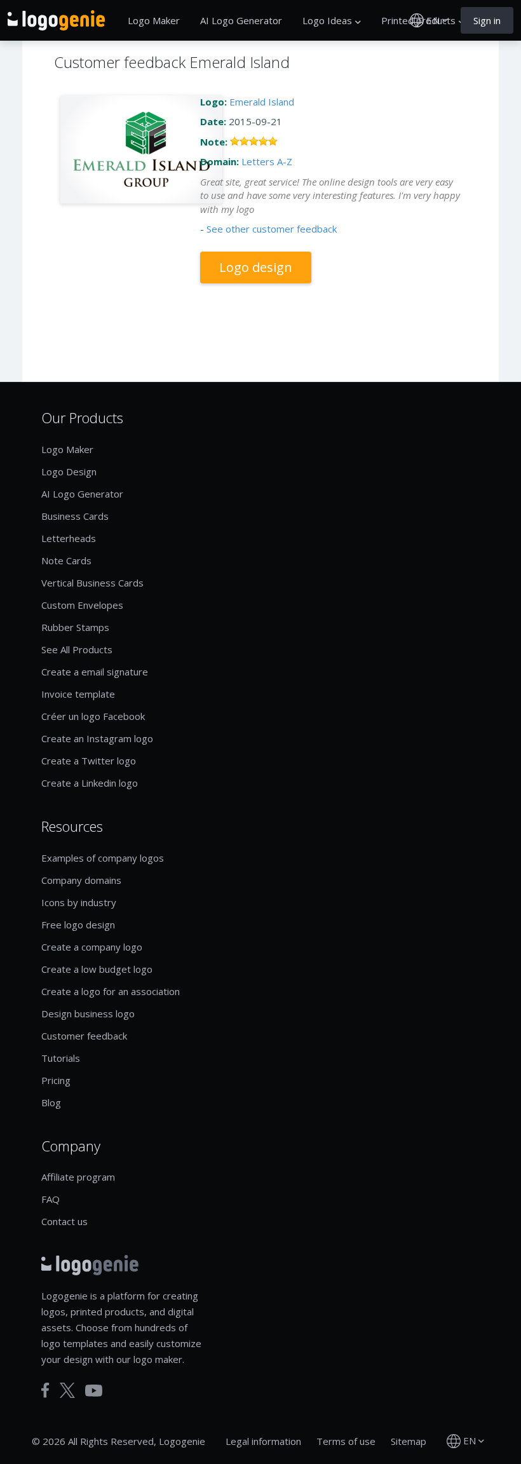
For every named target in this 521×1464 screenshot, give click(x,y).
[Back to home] (56, 20)
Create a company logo (91, 946)
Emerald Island (261, 101)
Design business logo (88, 1013)
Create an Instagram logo (97, 738)
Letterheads (68, 538)
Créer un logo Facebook (93, 716)
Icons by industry (78, 902)
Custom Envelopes (82, 605)
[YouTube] (93, 1391)
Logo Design (69, 471)
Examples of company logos (102, 857)
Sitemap (408, 1441)
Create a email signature (94, 671)
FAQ (50, 1199)
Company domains (81, 880)
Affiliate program (78, 1176)
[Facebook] (45, 1390)
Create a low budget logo (96, 969)
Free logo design (78, 924)
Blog (51, 1102)
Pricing (56, 1080)
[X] (67, 1390)
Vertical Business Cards (92, 582)
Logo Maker (154, 20)
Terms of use (346, 1441)
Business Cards (75, 516)
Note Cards (66, 560)
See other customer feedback (271, 228)
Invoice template (78, 694)
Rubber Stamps (75, 627)
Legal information (263, 1441)
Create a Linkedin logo (89, 782)
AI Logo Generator (241, 20)
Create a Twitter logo (88, 760)
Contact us (64, 1221)
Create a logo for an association (110, 991)
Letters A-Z (266, 161)
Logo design (255, 267)
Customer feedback (84, 1035)
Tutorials (60, 1058)
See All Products (76, 649)
